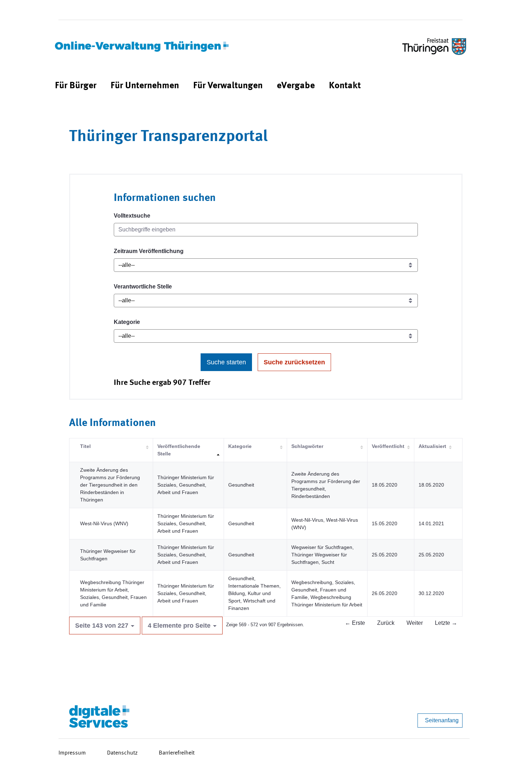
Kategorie (127, 322)
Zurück (385, 623)
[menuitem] (75, 86)
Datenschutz (122, 753)
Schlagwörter (307, 446)
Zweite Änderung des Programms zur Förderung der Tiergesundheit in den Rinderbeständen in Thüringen (110, 485)
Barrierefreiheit (177, 753)
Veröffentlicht (388, 446)
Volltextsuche (132, 216)
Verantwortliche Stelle (143, 287)
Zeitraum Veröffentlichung (149, 251)
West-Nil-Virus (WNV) (104, 523)
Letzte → (446, 623)
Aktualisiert (432, 446)
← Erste (355, 623)
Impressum (72, 753)
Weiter (415, 623)
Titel (85, 446)
